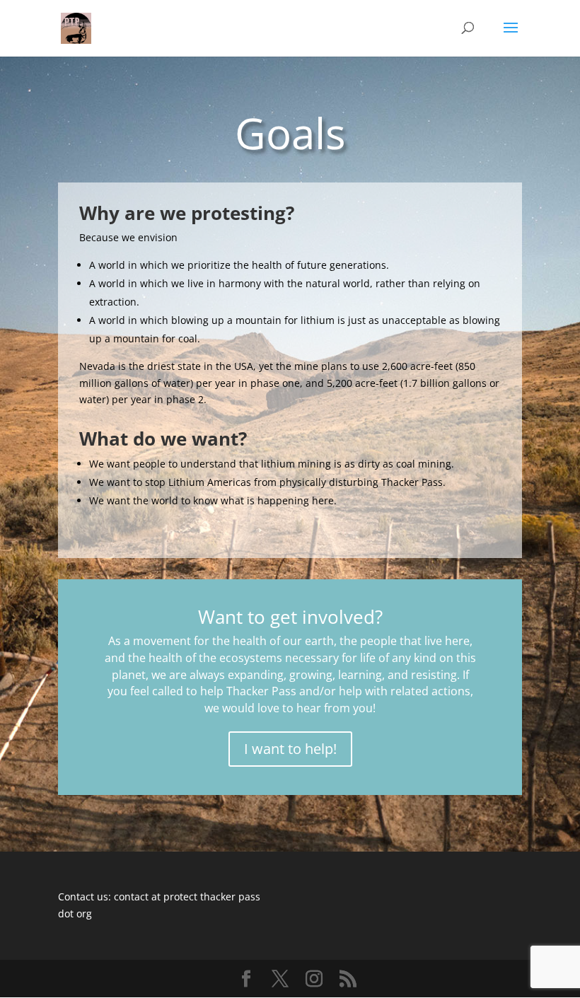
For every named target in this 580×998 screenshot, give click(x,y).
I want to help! (290, 748)
